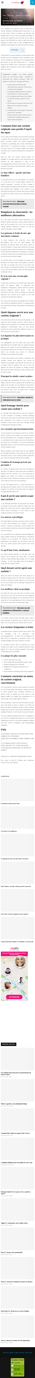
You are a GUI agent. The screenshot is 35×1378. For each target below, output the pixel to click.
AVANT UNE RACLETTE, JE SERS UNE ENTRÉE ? (15, 745)
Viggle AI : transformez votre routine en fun (14, 1223)
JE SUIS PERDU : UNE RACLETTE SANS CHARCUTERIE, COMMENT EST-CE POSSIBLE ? (17, 735)
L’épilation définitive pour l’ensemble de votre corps (16, 1162)
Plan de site (28, 1352)
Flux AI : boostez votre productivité (11, 1252)
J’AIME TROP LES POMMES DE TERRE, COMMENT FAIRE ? (17, 740)
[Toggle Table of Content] (21, 50)
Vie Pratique (5, 18)
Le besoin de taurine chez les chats (10, 803)
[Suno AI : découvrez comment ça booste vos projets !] (17, 1268)
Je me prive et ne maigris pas (9, 831)
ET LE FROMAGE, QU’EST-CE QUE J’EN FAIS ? (14, 743)
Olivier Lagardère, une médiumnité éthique (14, 1104)
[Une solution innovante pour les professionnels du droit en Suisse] (17, 1059)
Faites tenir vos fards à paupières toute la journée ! (15, 914)
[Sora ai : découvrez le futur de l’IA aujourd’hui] (17, 1327)
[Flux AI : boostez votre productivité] (17, 1239)
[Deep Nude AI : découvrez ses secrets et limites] (17, 1297)
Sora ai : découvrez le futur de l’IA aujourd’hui (15, 1340)
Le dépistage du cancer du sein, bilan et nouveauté (14, 858)
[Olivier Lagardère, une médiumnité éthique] (17, 1090)
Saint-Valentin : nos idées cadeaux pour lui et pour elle (16, 886)
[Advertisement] (17, 1021)
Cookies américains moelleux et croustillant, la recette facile (17, 941)
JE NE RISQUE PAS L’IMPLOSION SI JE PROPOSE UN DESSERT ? (16, 749)
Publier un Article (19, 1352)
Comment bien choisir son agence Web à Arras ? (15, 1133)
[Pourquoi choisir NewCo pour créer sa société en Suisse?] (17, 1178)
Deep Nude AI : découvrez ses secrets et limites (15, 1311)
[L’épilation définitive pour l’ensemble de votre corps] (17, 1149)
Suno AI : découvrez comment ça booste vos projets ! (17, 1281)
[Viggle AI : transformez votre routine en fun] (17, 1209)
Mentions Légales (8, 1352)
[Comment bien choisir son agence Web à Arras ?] (17, 1119)
